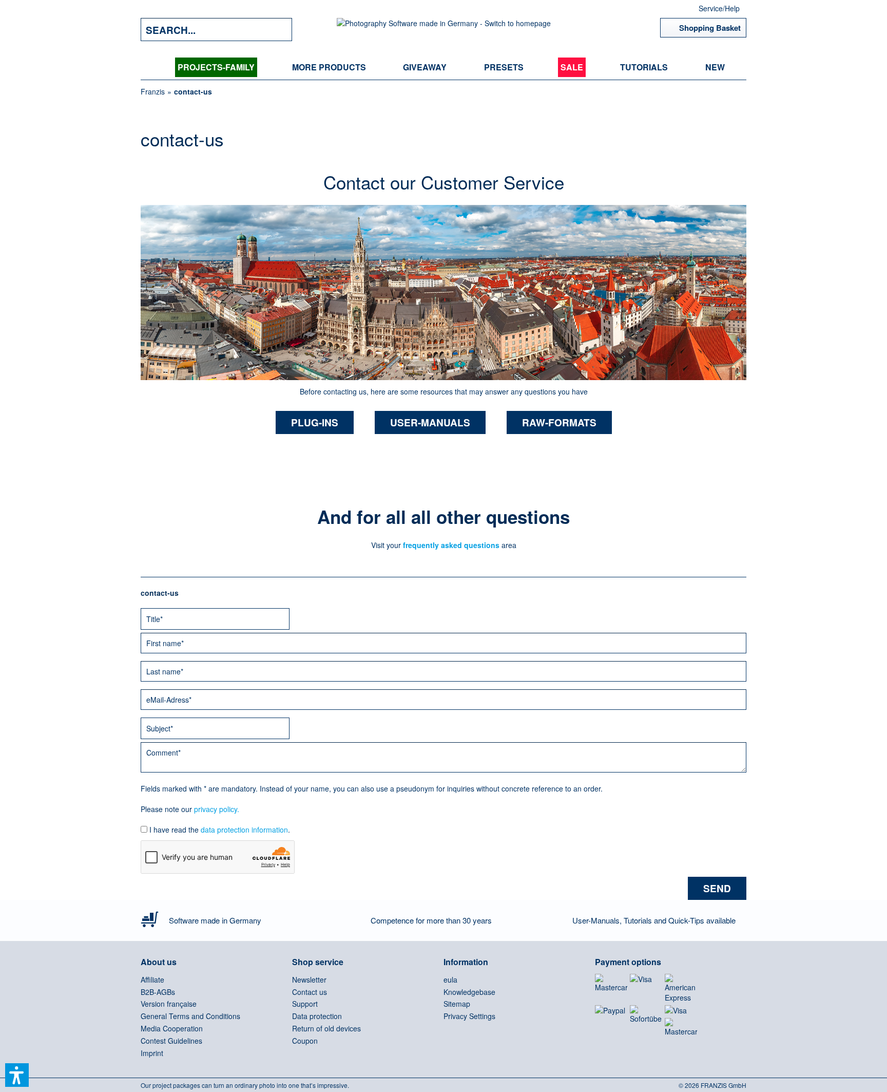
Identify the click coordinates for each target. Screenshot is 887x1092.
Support (305, 1004)
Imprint (152, 1053)
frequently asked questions (450, 545)
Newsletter (309, 979)
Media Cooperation (172, 1028)
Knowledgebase (469, 992)
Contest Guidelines (171, 1040)
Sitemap (457, 1004)
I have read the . (219, 829)
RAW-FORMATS (559, 422)
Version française (169, 1004)
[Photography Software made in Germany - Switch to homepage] (444, 29)
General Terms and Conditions (190, 1016)
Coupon (305, 1040)
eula (450, 979)
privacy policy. (216, 809)
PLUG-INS (314, 422)
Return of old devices (326, 1028)
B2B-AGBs (158, 992)
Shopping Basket (710, 27)
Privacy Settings (469, 1016)
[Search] (276, 29)
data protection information (244, 829)
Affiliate (152, 979)
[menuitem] (216, 67)
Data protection (317, 1016)
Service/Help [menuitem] (719, 8)
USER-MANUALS (430, 422)
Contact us (309, 992)
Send (717, 888)
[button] (17, 1075)
